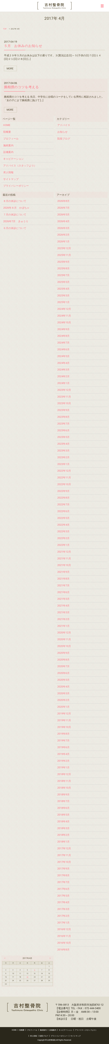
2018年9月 (63, 794)
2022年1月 (63, 544)
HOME (6, 125)
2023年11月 (64, 396)
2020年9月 (63, 652)
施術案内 (8, 145)
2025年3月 (63, 295)
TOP (5, 29)
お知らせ (62, 131)
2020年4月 (63, 686)
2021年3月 (63, 612)
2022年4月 (63, 524)
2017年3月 (63, 909)
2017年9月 (63, 868)
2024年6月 (63, 349)
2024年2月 (63, 376)
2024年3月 (63, 369)
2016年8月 (63, 949)
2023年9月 (63, 410)
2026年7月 (63, 207)
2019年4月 (63, 754)
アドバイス (63, 125)
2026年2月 (63, 234)
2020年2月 (63, 699)
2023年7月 (63, 423)
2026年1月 (63, 241)
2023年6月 (63, 430)
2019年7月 (63, 740)
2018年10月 (64, 787)
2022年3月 (63, 531)
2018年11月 (64, 780)
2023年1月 (63, 464)
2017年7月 (63, 882)
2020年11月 (64, 639)
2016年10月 (64, 942)
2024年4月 (63, 362)
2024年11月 (64, 315)
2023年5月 (63, 437)
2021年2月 (63, 619)
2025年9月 (63, 261)
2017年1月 (63, 922)
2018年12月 (64, 774)
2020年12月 (64, 632)
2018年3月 (63, 828)
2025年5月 (63, 281)
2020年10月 (64, 646)
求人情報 (8, 172)
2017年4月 (63, 902)
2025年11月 (64, 255)
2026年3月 (63, 228)
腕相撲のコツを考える (21, 87)
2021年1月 (63, 625)
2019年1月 (63, 767)
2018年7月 (63, 801)
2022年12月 (64, 470)
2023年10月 (64, 403)
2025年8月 (63, 268)
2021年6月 (63, 592)
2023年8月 (63, 416)
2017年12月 (64, 848)
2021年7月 (63, 585)
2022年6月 (63, 511)
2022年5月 (63, 517)
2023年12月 (64, 389)
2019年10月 (64, 727)
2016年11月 (64, 936)
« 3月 (5, 958)
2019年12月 (64, 713)
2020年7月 (63, 666)
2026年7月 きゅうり (15, 221)
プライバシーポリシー (16, 185)
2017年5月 (63, 895)
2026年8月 (63, 200)
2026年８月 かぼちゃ (16, 207)
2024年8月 (63, 335)
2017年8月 (63, 875)
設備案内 (8, 152)
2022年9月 (63, 491)
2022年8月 (63, 497)
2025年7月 (63, 275)
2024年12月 (64, 308)
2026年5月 (63, 214)
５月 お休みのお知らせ (23, 46)
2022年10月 (64, 484)
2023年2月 (63, 457)
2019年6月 (63, 747)
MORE (10, 68)
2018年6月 (63, 807)
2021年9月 (63, 571)
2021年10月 (64, 565)
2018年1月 (63, 841)
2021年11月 (64, 558)
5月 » (49, 958)
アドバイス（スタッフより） (19, 165)
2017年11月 (64, 855)
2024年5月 (63, 356)
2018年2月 (63, 834)
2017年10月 (64, 861)
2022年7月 (63, 504)
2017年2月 (63, 915)
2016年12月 (64, 929)
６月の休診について (14, 228)
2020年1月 (63, 706)
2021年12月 (64, 551)
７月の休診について (14, 214)
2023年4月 (63, 443)
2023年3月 (63, 450)
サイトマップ (11, 179)
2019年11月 (64, 720)
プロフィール (11, 138)
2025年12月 (64, 248)
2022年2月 (63, 538)
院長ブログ (63, 138)
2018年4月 (63, 821)
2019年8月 (63, 733)
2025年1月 (63, 302)
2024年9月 (63, 329)
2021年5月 (63, 598)
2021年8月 (63, 578)
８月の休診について (14, 200)
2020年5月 (63, 679)
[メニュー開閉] (102, 6)
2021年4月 (63, 605)
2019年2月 (63, 760)
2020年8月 (63, 659)
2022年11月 (64, 477)
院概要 (7, 131)
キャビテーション (13, 158)
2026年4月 (63, 221)
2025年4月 (63, 288)
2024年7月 (63, 342)
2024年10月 (64, 322)
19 (27, 977)
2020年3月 (63, 693)
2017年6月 (63, 888)
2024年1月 (63, 383)
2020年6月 (63, 673)
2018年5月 (63, 814)
